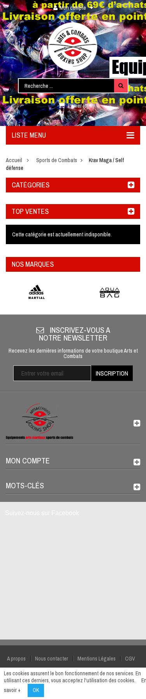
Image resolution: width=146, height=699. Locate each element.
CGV (130, 658)
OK (36, 690)
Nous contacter (51, 658)
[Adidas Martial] (36, 292)
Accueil (14, 160)
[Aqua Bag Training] (110, 292)
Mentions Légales (96, 658)
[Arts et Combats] (73, 46)
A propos (16, 658)
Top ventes (30, 211)
